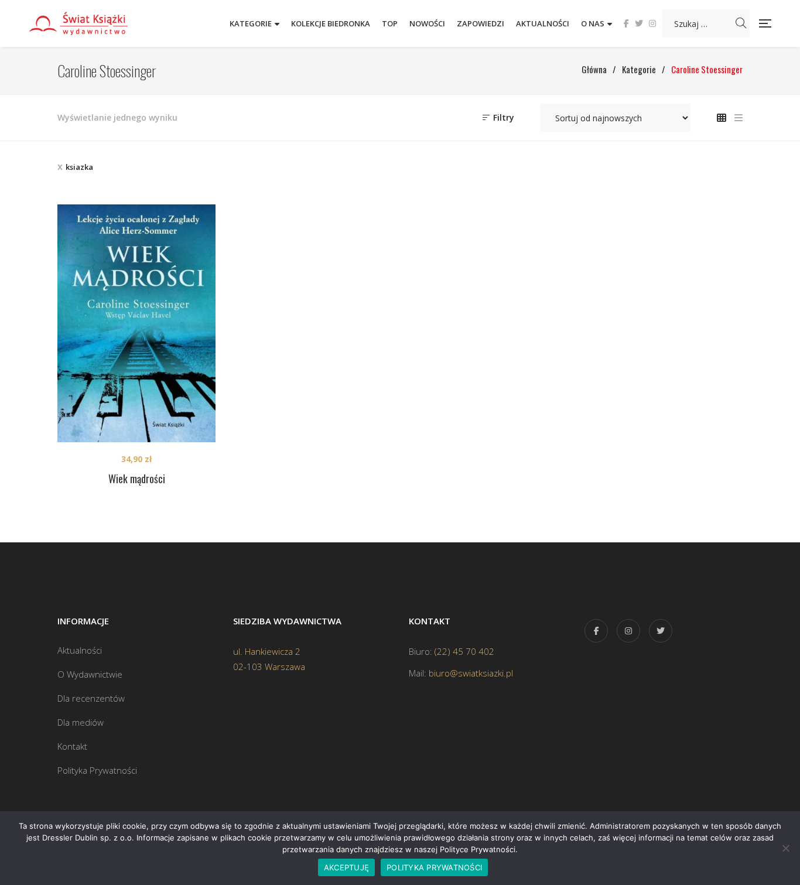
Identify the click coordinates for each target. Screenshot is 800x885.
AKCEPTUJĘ (346, 867)
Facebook (626, 23)
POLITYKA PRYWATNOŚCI (434, 867)
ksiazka (79, 167)
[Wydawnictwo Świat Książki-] (90, 23)
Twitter (639, 23)
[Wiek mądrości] (136, 323)
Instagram (652, 23)
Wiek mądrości (136, 478)
